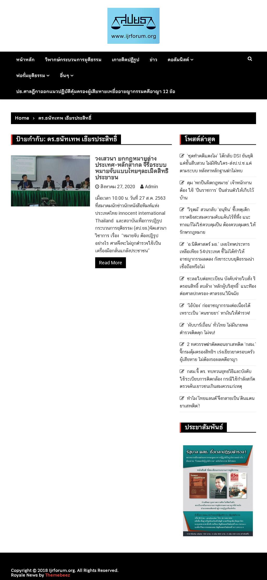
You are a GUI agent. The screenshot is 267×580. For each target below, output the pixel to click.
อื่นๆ (64, 75)
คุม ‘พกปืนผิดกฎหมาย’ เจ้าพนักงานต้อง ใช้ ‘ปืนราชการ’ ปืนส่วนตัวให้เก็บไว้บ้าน (217, 190)
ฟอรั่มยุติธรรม (30, 75)
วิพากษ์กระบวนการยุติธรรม (73, 59)
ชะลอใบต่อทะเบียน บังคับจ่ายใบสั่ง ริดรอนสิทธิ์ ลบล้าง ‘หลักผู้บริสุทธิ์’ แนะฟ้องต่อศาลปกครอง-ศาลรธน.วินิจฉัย (218, 286)
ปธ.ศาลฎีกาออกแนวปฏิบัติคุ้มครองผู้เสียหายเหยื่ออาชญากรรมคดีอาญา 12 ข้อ (95, 91)
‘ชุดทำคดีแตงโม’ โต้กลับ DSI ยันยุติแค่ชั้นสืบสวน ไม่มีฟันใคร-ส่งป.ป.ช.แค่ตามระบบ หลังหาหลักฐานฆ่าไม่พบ (216, 163)
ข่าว (153, 59)
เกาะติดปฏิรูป (125, 59)
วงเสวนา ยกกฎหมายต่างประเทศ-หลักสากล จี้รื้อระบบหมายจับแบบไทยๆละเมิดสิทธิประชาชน (131, 168)
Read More (110, 262)
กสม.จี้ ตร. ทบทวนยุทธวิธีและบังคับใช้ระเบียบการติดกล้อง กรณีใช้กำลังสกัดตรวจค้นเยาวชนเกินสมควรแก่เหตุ (217, 379)
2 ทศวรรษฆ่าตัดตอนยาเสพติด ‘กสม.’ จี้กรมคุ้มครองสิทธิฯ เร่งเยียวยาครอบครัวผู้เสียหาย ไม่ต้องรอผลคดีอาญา (218, 351)
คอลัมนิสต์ (178, 59)
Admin (151, 186)
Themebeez (57, 575)
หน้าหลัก (25, 59)
